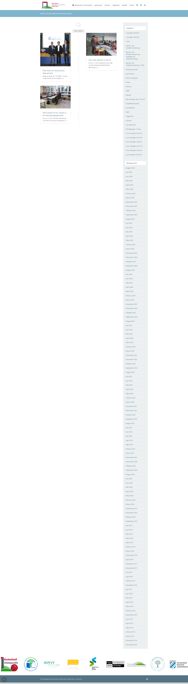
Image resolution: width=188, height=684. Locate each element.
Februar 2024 (130, 296)
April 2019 (129, 538)
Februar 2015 (130, 632)
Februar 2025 (130, 245)
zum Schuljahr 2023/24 (134, 155)
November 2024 (131, 257)
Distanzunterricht (132, 69)
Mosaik (128, 95)
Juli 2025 (129, 223)
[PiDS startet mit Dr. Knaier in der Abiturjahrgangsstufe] (55, 97)
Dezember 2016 (131, 585)
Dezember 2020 (131, 457)
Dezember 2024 (131, 253)
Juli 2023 (129, 325)
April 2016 (129, 602)
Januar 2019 (130, 551)
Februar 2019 (130, 547)
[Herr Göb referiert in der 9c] (101, 44)
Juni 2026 (129, 176)
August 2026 (130, 168)
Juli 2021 (129, 428)
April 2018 (129, 560)
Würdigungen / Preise (133, 129)
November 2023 (131, 308)
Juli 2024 (129, 274)
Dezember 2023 (131, 304)
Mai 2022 (129, 385)
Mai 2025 (129, 232)
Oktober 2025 (131, 210)
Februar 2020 (130, 500)
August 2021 (130, 423)
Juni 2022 (129, 381)
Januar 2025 (130, 249)
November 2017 (131, 568)
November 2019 (131, 513)
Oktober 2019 (131, 517)
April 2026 (129, 185)
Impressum (79, 679)
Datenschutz (71, 679)
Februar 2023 (130, 347)
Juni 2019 (129, 530)
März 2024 (129, 291)
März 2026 (129, 189)
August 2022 (130, 372)
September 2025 (131, 215)
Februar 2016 (130, 611)
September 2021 (131, 419)
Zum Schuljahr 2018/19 (134, 133)
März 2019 (129, 542)
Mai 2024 (129, 283)
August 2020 (130, 474)
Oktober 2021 (131, 415)
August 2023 (130, 321)
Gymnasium (130, 74)
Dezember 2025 (131, 202)
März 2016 (129, 606)
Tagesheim (129, 116)
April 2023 (129, 338)
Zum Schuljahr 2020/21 (134, 142)
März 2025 (129, 240)
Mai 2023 (129, 334)
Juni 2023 (129, 330)
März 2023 (129, 342)
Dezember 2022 (131, 355)
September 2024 (131, 266)
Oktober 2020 (131, 466)
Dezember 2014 (131, 640)
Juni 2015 (129, 619)
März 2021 (129, 445)
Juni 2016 (129, 594)
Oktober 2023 (131, 313)
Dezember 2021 (131, 406)
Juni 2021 (129, 432)
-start (128, 41)
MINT (128, 91)
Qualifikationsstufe (132, 104)
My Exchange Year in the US (135, 99)
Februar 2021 (130, 449)
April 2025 (129, 236)
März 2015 (129, 628)
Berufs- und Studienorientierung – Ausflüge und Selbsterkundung (133, 55)
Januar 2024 (130, 300)
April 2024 (129, 287)
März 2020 (129, 496)
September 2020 (131, 470)
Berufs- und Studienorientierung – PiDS (135, 64)
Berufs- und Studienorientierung (133, 47)
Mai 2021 (129, 436)
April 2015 (129, 623)
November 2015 (131, 615)
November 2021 (131, 410)
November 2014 (131, 645)
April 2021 (129, 440)
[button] (144, 5)
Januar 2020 (130, 504)
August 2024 (130, 270)
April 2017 (129, 577)
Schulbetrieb (130, 108)
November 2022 (131, 359)
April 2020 (129, 491)
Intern (128, 82)
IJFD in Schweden (132, 78)
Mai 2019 (129, 534)
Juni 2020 (129, 483)
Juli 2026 (129, 172)
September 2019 (131, 521)
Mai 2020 (129, 487)
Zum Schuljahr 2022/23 (134, 150)
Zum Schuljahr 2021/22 (134, 146)
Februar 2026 (130, 193)
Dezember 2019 (131, 508)
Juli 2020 (129, 479)
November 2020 (131, 462)
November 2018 (131, 555)
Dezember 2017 (131, 564)
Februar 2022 (130, 398)
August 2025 (130, 219)
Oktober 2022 (131, 364)
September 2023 (131, 317)
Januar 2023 (130, 351)
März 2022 (129, 393)
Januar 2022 (130, 402)
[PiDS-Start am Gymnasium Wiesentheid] (55, 49)
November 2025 (131, 206)
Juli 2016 (129, 589)
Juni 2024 (129, 279)
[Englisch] (141, 5)
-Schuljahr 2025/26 (132, 37)
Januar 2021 (130, 453)
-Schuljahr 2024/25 (132, 33)
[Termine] (137, 5)
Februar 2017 (130, 581)
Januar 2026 (130, 198)
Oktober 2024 (131, 262)
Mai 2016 (129, 598)
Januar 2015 (130, 636)
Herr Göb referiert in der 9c (100, 60)
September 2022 (131, 368)
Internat (129, 86)
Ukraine (129, 121)
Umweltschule (131, 125)
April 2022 (129, 389)
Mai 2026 (129, 181)
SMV (127, 112)
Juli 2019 (129, 525)
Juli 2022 (129, 376)
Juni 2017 (129, 572)
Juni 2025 (129, 227)
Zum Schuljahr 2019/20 (134, 138)
